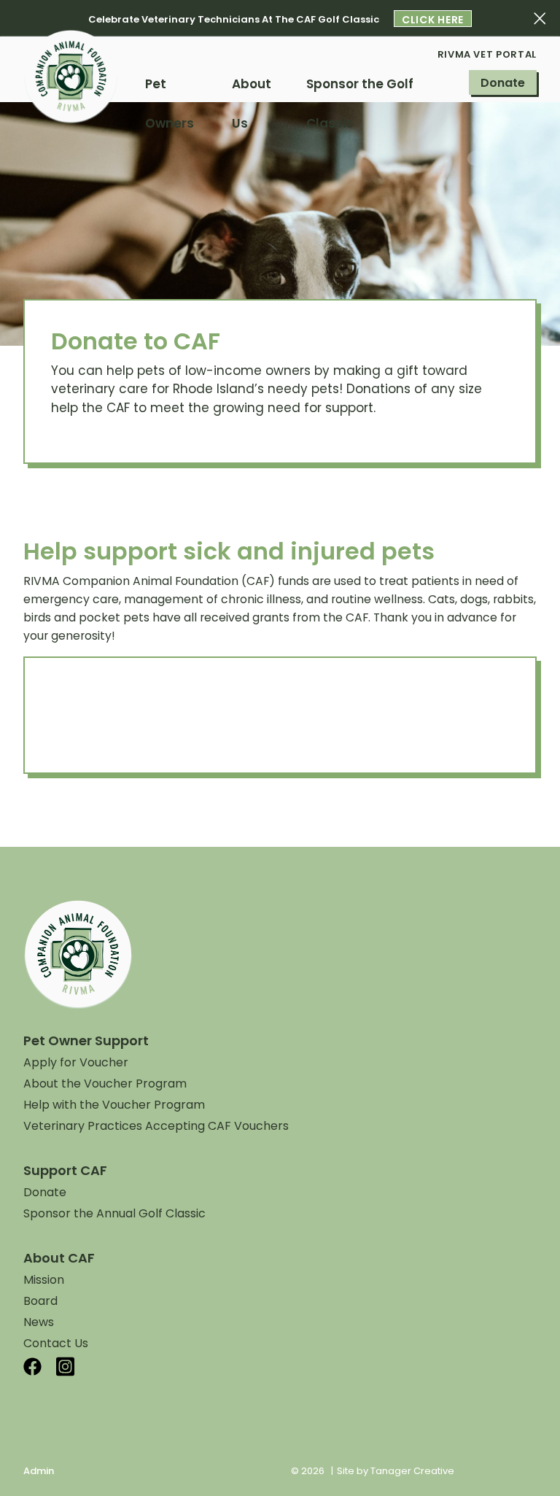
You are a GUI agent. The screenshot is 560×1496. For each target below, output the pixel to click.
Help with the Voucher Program (114, 1104)
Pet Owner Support (86, 1040)
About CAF (59, 1258)
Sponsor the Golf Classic (359, 89)
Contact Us (55, 1343)
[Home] (70, 91)
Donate (503, 82)
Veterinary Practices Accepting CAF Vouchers (156, 1125)
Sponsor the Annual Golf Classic (114, 1213)
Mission (43, 1279)
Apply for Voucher (75, 1062)
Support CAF (65, 1170)
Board (40, 1300)
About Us (251, 89)
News (38, 1322)
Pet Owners (169, 89)
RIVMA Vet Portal (487, 54)
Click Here (433, 19)
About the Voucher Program (105, 1083)
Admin (38, 1471)
